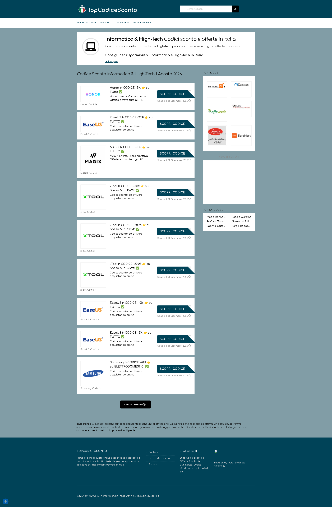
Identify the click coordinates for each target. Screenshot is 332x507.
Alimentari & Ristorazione (242, 221)
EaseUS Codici (88, 134)
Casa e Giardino (241, 217)
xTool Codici (87, 212)
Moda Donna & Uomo (217, 217)
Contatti (153, 452)
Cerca (235, 9)
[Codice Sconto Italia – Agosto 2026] (107, 9)
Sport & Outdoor (217, 226)
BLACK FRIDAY (142, 22)
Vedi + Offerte (134, 404)
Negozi (105, 22)
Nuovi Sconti (86, 22)
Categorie (122, 22)
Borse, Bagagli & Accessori (242, 226)
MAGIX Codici (88, 173)
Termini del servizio (159, 458)
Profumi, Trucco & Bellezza (217, 221)
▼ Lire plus (111, 61)
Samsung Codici (89, 388)
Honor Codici (88, 104)
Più (141, 100)
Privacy (153, 464)
